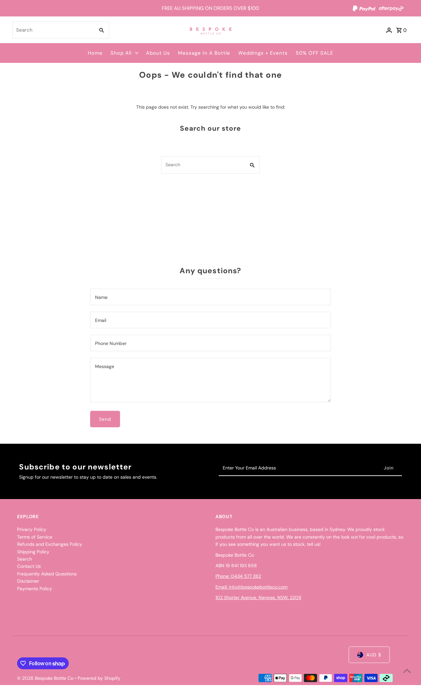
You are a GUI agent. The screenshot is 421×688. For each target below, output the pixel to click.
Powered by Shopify (99, 678)
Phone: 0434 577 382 (238, 576)
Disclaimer (28, 581)
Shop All (121, 53)
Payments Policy (34, 589)
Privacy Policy (31, 529)
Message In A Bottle (204, 53)
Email (100, 320)
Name (101, 297)
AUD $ (373, 655)
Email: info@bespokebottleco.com (251, 587)
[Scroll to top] (407, 670)
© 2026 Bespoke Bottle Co (46, 678)
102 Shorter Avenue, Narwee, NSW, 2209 (258, 597)
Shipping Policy (33, 552)
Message (104, 366)
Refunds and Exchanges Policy (49, 544)
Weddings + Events (263, 53)
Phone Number (111, 343)
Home (95, 53)
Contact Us (29, 566)
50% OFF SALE (314, 53)
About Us (158, 53)
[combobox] (53, 30)
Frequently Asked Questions (47, 574)
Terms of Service (34, 537)
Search (24, 559)
